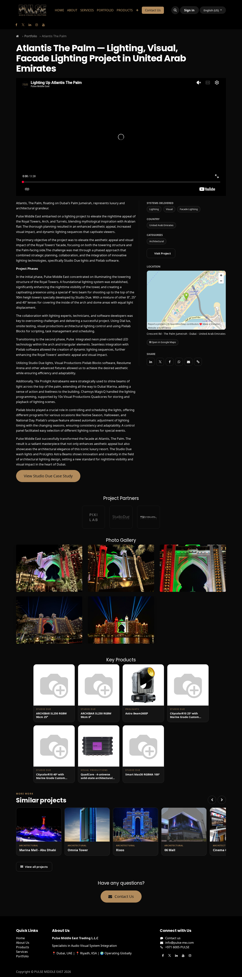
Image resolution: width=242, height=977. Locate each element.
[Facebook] (16, 25)
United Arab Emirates (161, 225)
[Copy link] (198, 362)
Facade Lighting (189, 209)
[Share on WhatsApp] (179, 362)
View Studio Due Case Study (48, 475)
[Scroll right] (222, 800)
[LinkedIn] (30, 25)
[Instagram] (37, 25)
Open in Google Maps (163, 342)
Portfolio (30, 36)
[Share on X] (160, 362)
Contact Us (153, 10)
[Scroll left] (212, 800)
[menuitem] (59, 10)
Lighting (154, 209)
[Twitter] (23, 25)
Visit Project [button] (162, 253)
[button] (175, 10)
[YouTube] (43, 25)
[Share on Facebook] (170, 362)
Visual (169, 209)
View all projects (36, 867)
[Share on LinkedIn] (151, 362)
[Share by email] (188, 362)
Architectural (156, 241)
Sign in (189, 10)
